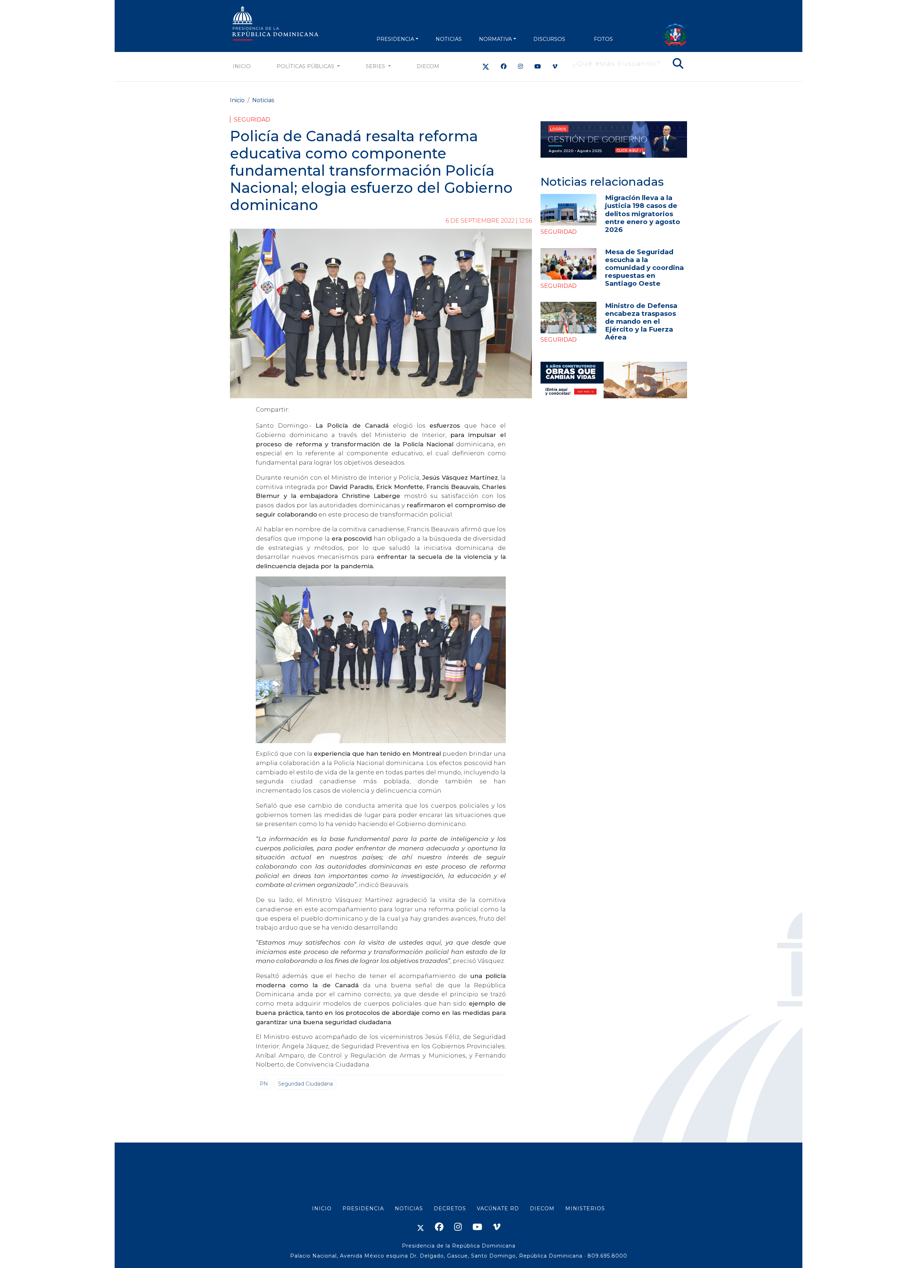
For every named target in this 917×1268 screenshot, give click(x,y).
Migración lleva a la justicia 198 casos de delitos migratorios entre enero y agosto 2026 (642, 213)
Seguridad (252, 119)
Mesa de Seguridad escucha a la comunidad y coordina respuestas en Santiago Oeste (644, 268)
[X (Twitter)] (485, 66)
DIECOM (428, 66)
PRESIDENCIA (395, 39)
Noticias (263, 100)
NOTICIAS (449, 39)
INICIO (322, 1208)
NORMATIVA (495, 39)
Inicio (242, 66)
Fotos (603, 39)
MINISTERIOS (585, 1208)
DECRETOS (450, 1208)
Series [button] (376, 66)
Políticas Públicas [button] (306, 66)
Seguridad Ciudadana (305, 1084)
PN (264, 1084)
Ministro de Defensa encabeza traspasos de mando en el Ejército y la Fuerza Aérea (641, 321)
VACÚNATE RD (498, 1208)
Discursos (549, 39)
